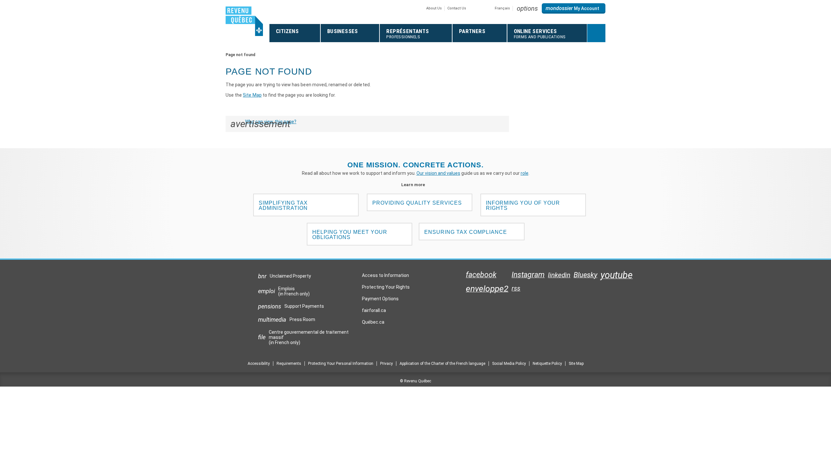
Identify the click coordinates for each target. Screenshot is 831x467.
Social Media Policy (509, 363)
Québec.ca (373, 323)
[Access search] (596, 33)
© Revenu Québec (415, 381)
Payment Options (380, 298)
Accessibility (259, 363)
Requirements (289, 363)
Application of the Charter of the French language (442, 363)
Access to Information (385, 275)
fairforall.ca (374, 312)
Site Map (252, 95)
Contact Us (456, 8)
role (524, 173)
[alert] (573, 8)
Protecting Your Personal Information (340, 363)
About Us (434, 8)
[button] (527, 8)
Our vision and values (438, 173)
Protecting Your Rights (386, 287)
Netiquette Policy (547, 363)
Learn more (415, 184)
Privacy (386, 363)
